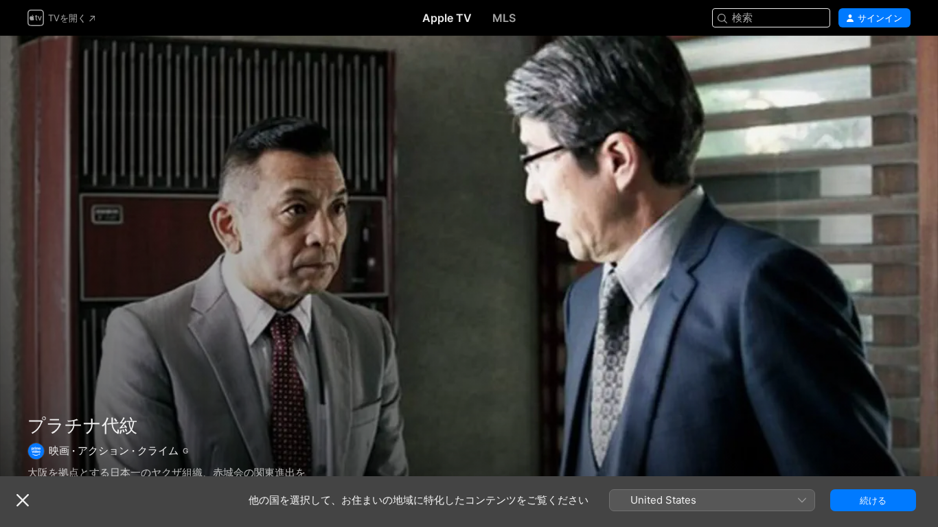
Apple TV (447, 18)
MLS (504, 18)
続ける (873, 500)
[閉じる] (22, 500)
